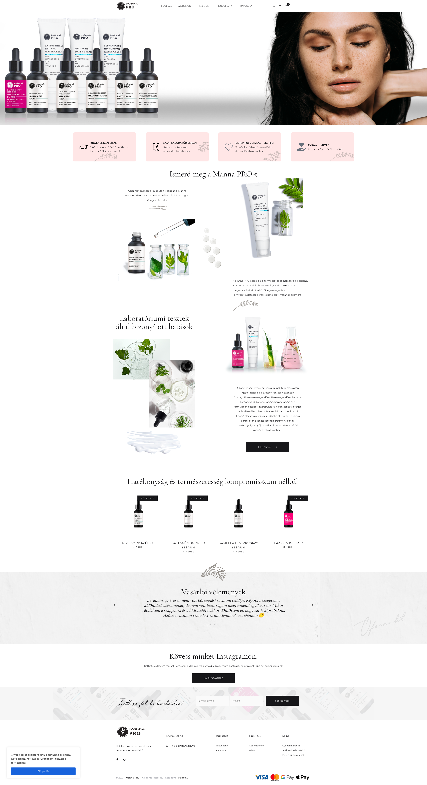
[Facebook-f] (117, 759)
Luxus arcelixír (288, 542)
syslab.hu (183, 777)
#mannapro (213, 678)
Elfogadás (43, 771)
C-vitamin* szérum (138, 542)
